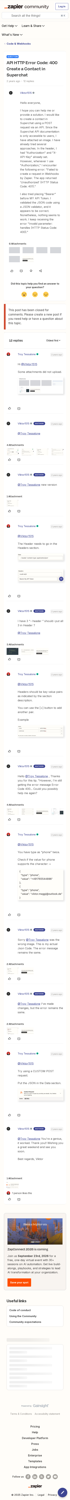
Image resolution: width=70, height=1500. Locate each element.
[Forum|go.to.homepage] (27, 6)
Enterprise (35, 1455)
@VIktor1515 (29, 364)
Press (35, 1444)
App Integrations (35, 1467)
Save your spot (19, 1282)
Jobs (35, 1449)
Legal (41, 1494)
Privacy (52, 1494)
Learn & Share (31, 26)
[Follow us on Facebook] (28, 1476)
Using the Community (23, 1316)
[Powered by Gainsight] (35, 1406)
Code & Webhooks (19, 43)
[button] (61, 6)
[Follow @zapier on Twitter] (48, 1476)
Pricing (35, 1426)
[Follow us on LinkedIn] (34, 1476)
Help (35, 1432)
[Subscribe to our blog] (41, 1476)
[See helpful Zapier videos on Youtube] (55, 1476)
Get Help (8, 26)
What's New (10, 34)
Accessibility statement (47, 1413)
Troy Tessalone (27, 354)
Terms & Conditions (21, 1413)
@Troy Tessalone (29, 433)
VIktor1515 (26, 92)
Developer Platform (35, 1438)
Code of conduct (20, 1310)
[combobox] (35, 15)
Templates (35, 1461)
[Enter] (6, 15)
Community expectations (25, 1322)
